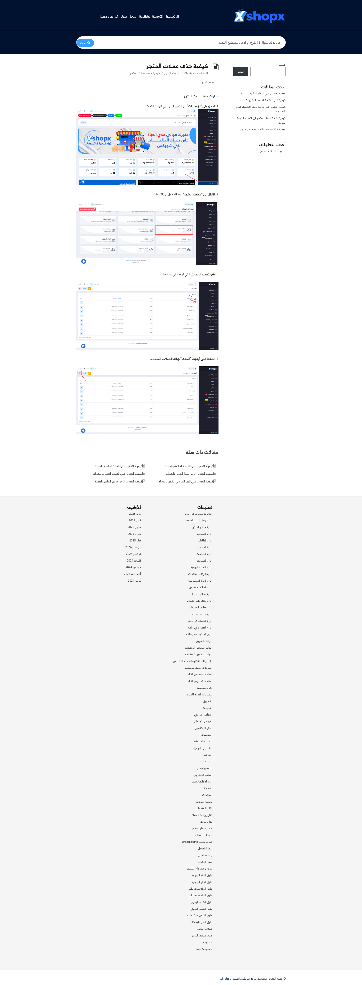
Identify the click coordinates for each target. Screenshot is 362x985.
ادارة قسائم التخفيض (200, 587)
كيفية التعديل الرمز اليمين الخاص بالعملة (118, 481)
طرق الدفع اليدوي (202, 875)
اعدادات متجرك (193, 73)
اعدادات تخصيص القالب (199, 674)
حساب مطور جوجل (201, 828)
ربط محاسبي (205, 855)
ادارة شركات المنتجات (200, 574)
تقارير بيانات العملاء (201, 815)
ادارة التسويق (204, 533)
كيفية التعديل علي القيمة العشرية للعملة (117, 473)
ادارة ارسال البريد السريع (199, 520)
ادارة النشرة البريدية (201, 567)
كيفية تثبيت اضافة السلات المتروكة (266, 100)
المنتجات (207, 795)
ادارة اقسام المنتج (202, 527)
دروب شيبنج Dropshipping (197, 841)
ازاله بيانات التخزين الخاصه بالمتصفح (192, 661)
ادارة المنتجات (204, 553)
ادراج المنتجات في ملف (199, 634)
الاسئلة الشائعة (151, 16)
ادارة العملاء (205, 547)
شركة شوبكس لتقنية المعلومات (238, 978)
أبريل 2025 (135, 520)
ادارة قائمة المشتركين (200, 580)
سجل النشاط (205, 861)
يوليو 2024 (134, 580)
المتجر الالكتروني (202, 774)
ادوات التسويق (204, 641)
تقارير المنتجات (204, 808)
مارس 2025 (134, 527)
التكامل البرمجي (203, 714)
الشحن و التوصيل (202, 748)
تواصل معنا (109, 16)
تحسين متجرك (204, 801)
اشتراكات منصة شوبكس (198, 667)
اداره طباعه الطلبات (201, 614)
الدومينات (206, 734)
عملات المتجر (172, 73)
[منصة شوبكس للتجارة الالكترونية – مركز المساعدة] (259, 15)
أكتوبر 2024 (134, 560)
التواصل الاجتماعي (202, 721)
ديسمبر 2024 (133, 547)
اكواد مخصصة (204, 687)
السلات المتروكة (203, 741)
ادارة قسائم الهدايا (202, 594)
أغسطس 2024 (132, 574)
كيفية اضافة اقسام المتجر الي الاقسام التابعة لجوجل (261, 120)
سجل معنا (128, 16)
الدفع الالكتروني (203, 728)
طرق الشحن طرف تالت (199, 915)
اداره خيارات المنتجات (200, 607)
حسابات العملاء (203, 835)
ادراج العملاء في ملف (200, 627)
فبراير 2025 (134, 533)
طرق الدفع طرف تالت (200, 888)
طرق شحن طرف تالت (200, 922)
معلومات (207, 942)
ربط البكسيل (205, 848)
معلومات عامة (204, 949)
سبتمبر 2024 (133, 567)
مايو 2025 (135, 513)
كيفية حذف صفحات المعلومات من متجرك (262, 129)
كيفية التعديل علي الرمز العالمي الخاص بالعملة (185, 481)
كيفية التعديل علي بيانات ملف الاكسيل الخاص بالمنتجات (260, 109)
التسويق (207, 701)
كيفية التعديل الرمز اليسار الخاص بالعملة (189, 473)
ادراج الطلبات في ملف (200, 620)
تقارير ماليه (206, 821)
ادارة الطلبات (205, 540)
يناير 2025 (135, 540)
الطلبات (208, 761)
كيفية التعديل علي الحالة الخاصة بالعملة (118, 465)
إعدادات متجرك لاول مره (198, 513)
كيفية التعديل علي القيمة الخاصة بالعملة (189, 465)
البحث (282, 64)
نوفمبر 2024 (133, 553)
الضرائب (208, 754)
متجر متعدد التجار (202, 935)
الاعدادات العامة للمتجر (199, 694)
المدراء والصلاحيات (202, 781)
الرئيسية (172, 16)
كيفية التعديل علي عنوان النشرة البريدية (263, 93)
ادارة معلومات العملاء (199, 600)
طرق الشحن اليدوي (201, 902)
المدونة (208, 788)
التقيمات (207, 707)
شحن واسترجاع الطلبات (199, 868)
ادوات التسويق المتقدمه (198, 647)
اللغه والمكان (204, 768)
